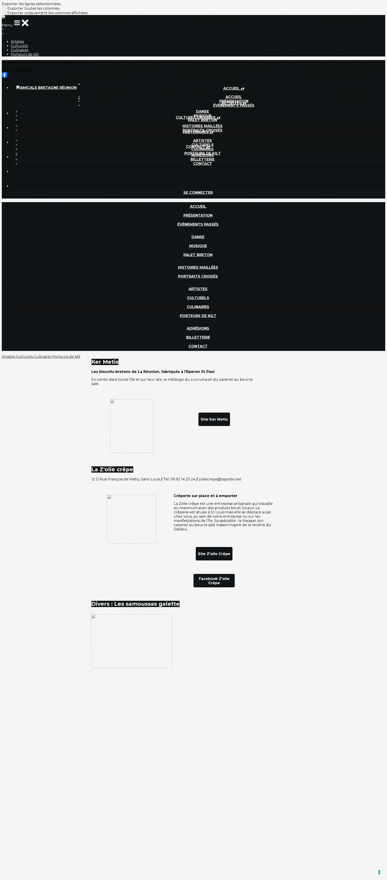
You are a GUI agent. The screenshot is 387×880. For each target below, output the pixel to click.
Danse (202, 111)
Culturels (19, 46)
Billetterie (203, 159)
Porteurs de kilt (25, 54)
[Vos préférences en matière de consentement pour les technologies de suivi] (379, 872)
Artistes (17, 41)
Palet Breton (202, 120)
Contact (202, 164)
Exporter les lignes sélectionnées (31, 4)
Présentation (198, 215)
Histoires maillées (203, 126)
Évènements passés (233, 105)
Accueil (198, 206)
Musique (198, 246)
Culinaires (19, 50)
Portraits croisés (198, 276)
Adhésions (202, 155)
